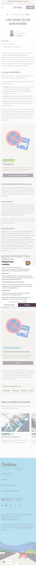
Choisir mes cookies (9, 305)
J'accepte (27, 305)
